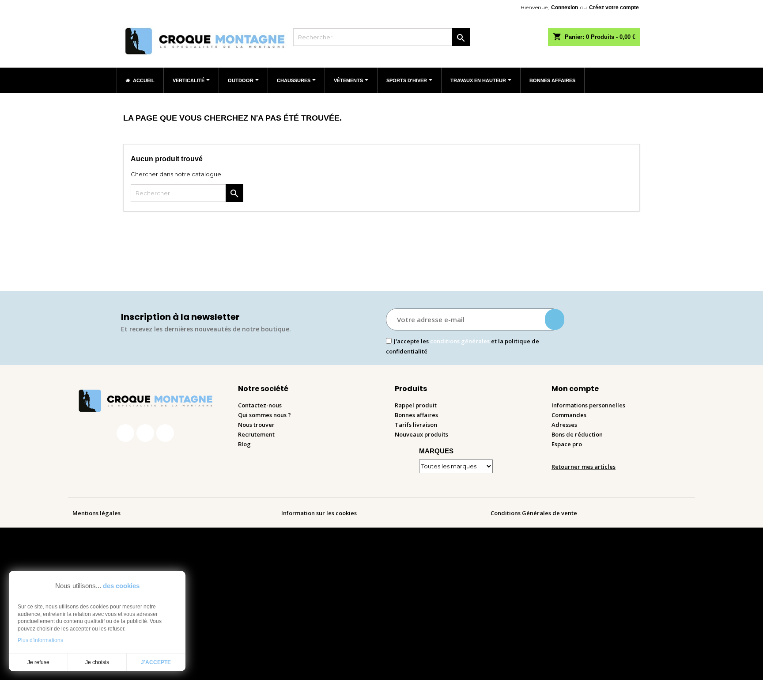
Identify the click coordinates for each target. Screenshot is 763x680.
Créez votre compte (614, 7)
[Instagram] (145, 433)
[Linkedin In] (165, 433)
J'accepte (156, 662)
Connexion (564, 7)
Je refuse (38, 662)
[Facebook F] (125, 433)
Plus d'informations (40, 640)
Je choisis (97, 662)
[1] (554, 319)
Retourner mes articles (583, 467)
